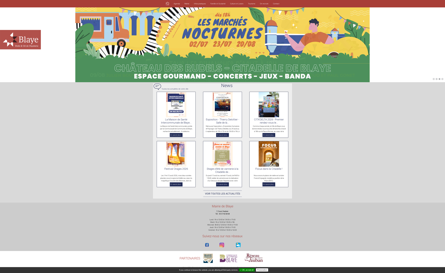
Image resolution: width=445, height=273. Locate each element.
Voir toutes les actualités (222, 194)
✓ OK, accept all (247, 270)
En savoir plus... (176, 135)
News (227, 86)
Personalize (262, 270)
